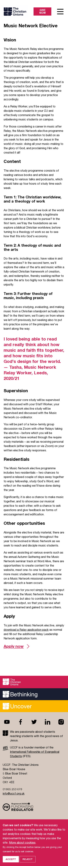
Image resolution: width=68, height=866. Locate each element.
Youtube (7, 722)
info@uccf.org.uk (13, 793)
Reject (27, 859)
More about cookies (22, 842)
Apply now (14, 646)
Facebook (20, 722)
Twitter (34, 722)
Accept (11, 859)
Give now (42, 11)
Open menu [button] (60, 11)
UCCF (19, 11)
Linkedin (47, 722)
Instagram (61, 722)
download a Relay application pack (26, 629)
